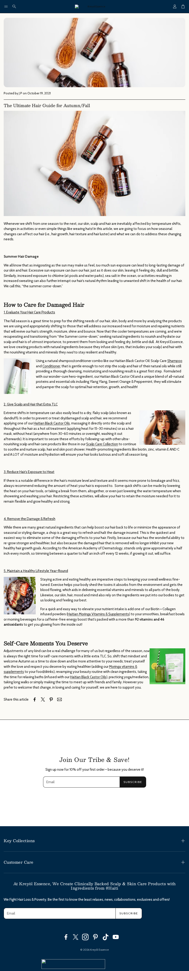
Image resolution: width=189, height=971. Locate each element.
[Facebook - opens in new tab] (66, 937)
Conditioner (51, 366)
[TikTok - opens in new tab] (105, 937)
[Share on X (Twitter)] (43, 699)
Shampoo (174, 361)
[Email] (59, 699)
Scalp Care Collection (102, 444)
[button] (6, 6)
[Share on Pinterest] (51, 699)
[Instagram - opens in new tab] (85, 937)
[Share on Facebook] (34, 699)
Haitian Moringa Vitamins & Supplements (98, 614)
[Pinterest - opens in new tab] (95, 937)
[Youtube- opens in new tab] (115, 937)
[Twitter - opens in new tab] (75, 937)
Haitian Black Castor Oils (52, 423)
